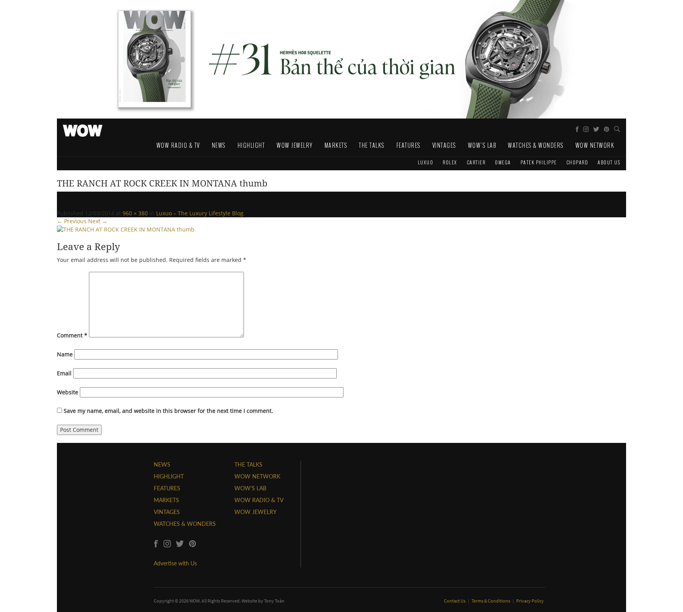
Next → (98, 221)
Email (64, 373)
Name (65, 354)
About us (609, 162)
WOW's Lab (482, 145)
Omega (503, 162)
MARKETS (166, 500)
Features (408, 145)
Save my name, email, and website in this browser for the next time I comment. (168, 410)
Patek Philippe (539, 162)
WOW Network (595, 145)
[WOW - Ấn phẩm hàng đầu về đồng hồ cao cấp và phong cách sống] (82, 128)
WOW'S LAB (250, 488)
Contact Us (455, 601)
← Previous (72, 221)
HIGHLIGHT (169, 476)
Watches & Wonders (536, 145)
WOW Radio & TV (178, 145)
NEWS (162, 464)
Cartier (476, 162)
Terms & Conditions (491, 601)
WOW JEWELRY (255, 511)
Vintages (444, 145)
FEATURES (167, 488)
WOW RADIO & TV (258, 500)
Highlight (251, 145)
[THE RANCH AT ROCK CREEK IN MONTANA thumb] (125, 229)
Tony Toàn (274, 601)
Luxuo (426, 162)
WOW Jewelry (295, 145)
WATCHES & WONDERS (185, 523)
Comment (72, 335)
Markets (336, 145)
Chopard (577, 162)
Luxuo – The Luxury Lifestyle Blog (199, 213)
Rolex (450, 162)
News (219, 145)
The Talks (372, 145)
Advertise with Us (175, 563)
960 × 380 (135, 213)
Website (67, 392)
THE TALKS (248, 464)
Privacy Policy (530, 601)
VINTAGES (167, 511)
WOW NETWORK (257, 476)
